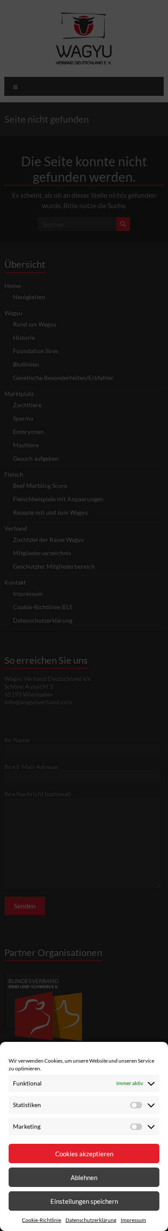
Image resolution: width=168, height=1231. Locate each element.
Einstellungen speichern (84, 1201)
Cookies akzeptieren (84, 1154)
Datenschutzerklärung (90, 1220)
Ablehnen (84, 1177)
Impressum (133, 1220)
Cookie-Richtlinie (41, 1220)
